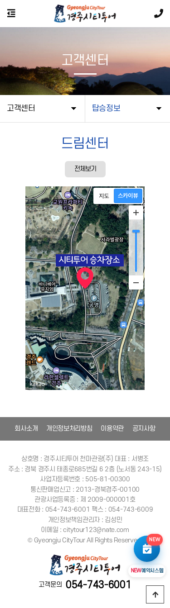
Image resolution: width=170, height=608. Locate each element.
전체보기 (85, 169)
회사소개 (26, 428)
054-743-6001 (98, 585)
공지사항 (143, 428)
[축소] (136, 282)
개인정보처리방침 (69, 428)
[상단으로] (155, 594)
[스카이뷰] (128, 196)
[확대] (136, 212)
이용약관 (112, 428)
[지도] (104, 196)
